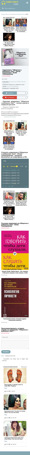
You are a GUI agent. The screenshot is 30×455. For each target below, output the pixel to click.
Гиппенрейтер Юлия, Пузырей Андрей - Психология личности (15, 319)
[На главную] (10, 3)
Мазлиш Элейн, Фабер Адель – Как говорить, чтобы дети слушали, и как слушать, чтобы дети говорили (15, 272)
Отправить (6, 351)
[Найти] (2, 8)
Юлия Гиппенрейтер (12, 86)
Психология (12, 81)
